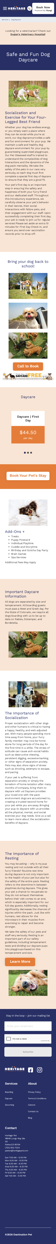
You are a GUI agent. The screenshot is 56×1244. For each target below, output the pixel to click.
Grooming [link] (10, 1105)
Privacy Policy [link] (34, 1092)
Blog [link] (30, 1118)
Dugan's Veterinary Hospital (27, 34)
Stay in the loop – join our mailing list (28, 1015)
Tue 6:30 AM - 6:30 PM (16, 1163)
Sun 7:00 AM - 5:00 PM (15, 1157)
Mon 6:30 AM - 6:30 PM (16, 1160)
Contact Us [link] (33, 1111)
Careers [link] (32, 1105)
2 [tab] (28, 453)
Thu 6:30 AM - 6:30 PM (16, 1170)
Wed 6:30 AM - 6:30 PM (16, 1166)
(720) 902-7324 (12, 1147)
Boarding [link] (9, 1092)
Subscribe (28, 1052)
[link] (43, 8)
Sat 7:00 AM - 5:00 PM (15, 1176)
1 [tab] (25, 453)
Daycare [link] (9, 1098)
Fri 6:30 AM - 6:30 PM (15, 1172)
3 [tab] (31, 453)
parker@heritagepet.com (16, 1150)
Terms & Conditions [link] (37, 1098)
